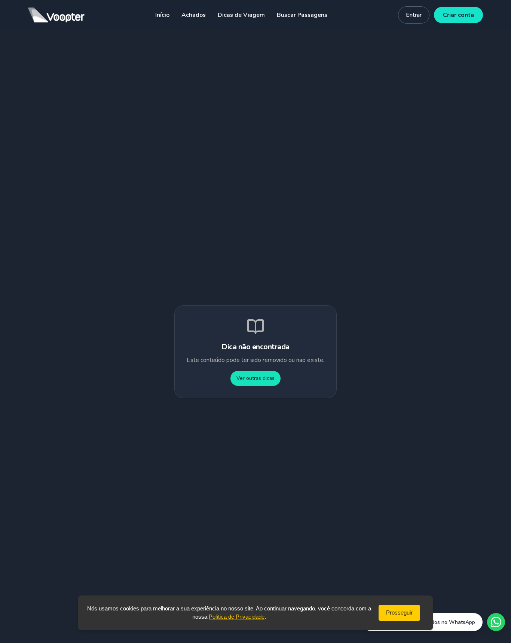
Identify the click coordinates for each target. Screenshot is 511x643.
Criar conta (458, 15)
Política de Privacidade (236, 616)
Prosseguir (399, 612)
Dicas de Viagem (241, 15)
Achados (193, 15)
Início (162, 15)
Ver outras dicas (255, 378)
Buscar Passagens (302, 15)
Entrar (414, 15)
